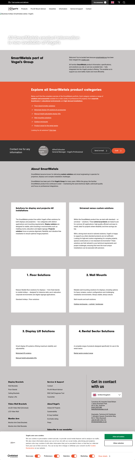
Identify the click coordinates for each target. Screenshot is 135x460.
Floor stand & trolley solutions (44, 106)
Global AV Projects (53, 408)
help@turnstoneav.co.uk (99, 409)
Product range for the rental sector (46, 126)
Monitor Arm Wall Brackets (17, 426)
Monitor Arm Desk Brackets (17, 422)
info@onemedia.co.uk (99, 422)
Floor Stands (12, 390)
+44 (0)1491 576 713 (98, 420)
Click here (52, 130)
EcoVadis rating (52, 419)
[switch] (57, 456)
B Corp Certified (52, 415)
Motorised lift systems (23, 353)
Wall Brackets (13, 386)
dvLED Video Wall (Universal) (18, 408)
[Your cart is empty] (119, 2)
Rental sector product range (83, 353)
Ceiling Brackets (13, 393)
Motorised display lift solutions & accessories (50, 110)
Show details (102, 456)
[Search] (112, 3)
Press (49, 422)
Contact (50, 386)
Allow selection (118, 443)
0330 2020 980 (96, 407)
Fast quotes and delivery (20, 2)
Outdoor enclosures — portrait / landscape (88, 304)
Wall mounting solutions (42, 118)
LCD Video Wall (13, 411)
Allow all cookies (118, 436)
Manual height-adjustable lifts (26, 358)
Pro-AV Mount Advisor (55, 390)
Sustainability (52, 411)
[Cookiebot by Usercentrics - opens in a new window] (12, 456)
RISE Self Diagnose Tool (55, 393)
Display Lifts (12, 397)
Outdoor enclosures (41, 122)
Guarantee (51, 397)
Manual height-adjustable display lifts (47, 114)
